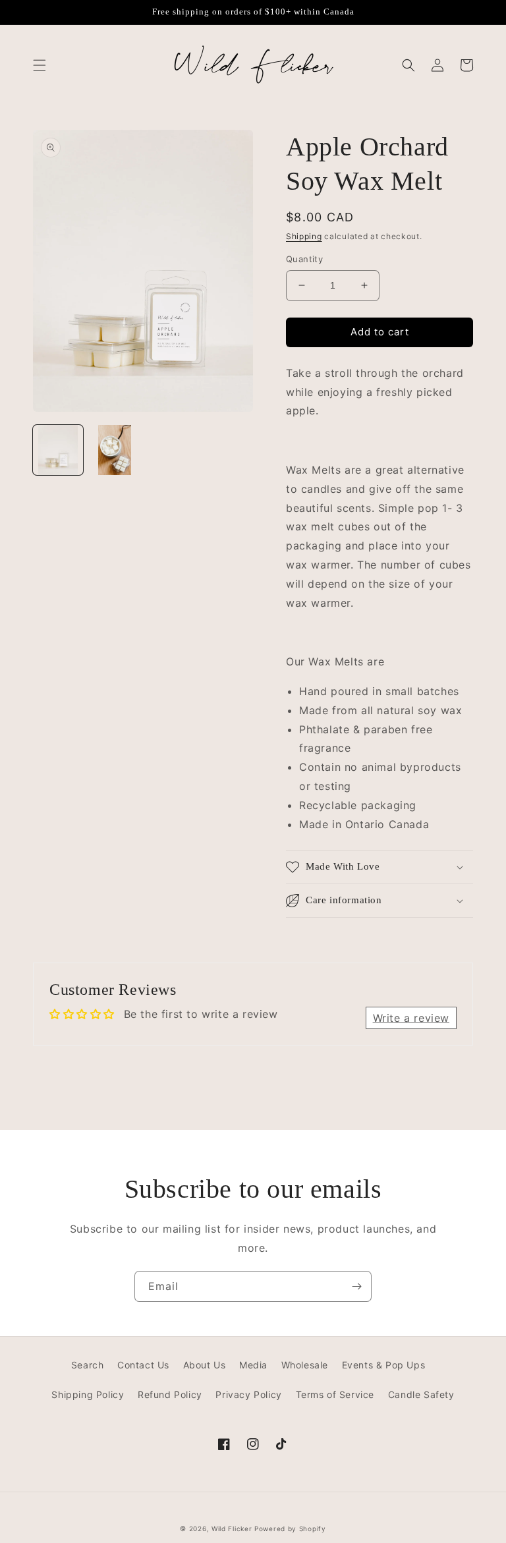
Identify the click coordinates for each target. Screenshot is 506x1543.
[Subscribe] (356, 1286)
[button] (39, 65)
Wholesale (304, 1364)
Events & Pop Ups (384, 1364)
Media (253, 1364)
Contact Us (143, 1364)
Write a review (411, 1017)
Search (87, 1364)
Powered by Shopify (290, 1528)
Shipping (304, 236)
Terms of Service (335, 1394)
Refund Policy (170, 1394)
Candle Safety (421, 1394)
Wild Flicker (231, 1528)
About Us (204, 1364)
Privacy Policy (248, 1394)
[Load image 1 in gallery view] (58, 450)
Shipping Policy (87, 1394)
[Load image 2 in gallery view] (115, 450)
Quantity (304, 259)
